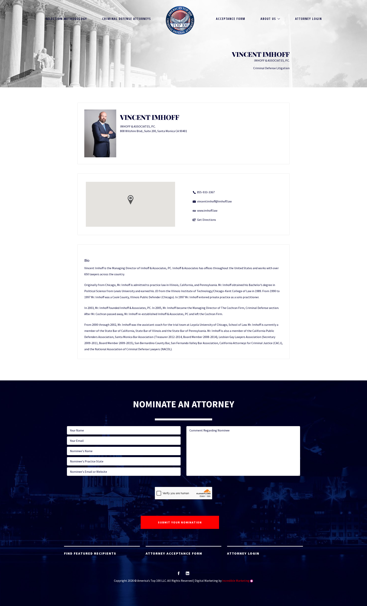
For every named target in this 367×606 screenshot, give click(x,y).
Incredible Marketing (235, 580)
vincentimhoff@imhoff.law (214, 201)
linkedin (187, 574)
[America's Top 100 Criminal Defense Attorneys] (180, 20)
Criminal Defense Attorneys (126, 19)
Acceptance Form (230, 19)
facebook (178, 574)
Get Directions (206, 220)
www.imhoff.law (207, 210)
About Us (268, 19)
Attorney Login (308, 19)
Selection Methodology (66, 19)
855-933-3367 (206, 192)
